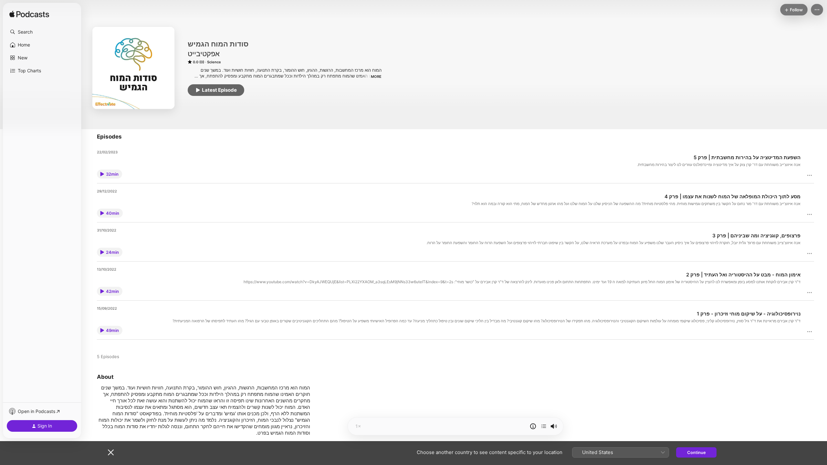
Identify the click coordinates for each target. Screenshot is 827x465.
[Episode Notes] (533, 426)
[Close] (111, 452)
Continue (696, 452)
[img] (29, 14)
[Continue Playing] (544, 426)
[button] (42, 31)
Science (214, 62)
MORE (376, 76)
